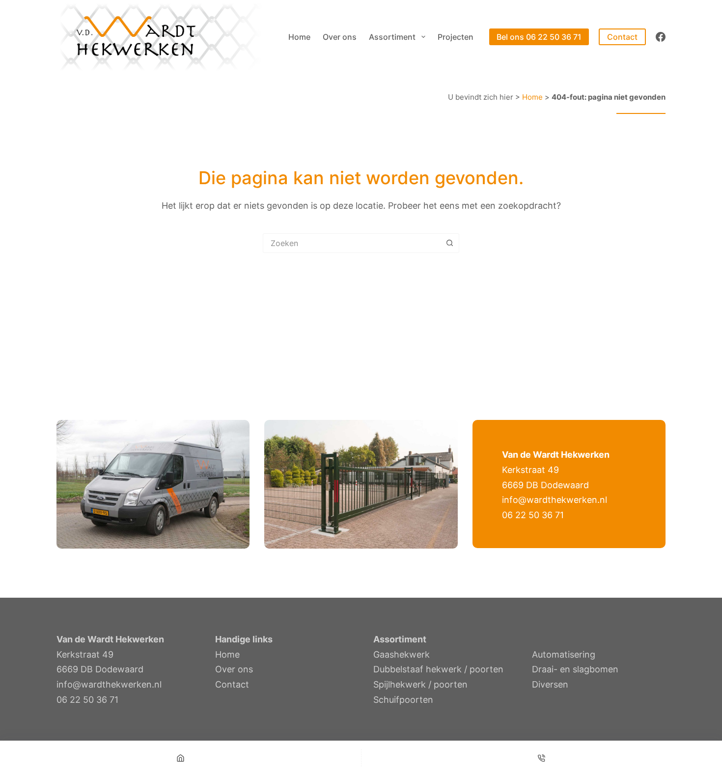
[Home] (180, 758)
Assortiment (392, 37)
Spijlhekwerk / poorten (420, 684)
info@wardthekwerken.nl (554, 500)
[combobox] (351, 243)
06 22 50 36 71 (533, 515)
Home (299, 37)
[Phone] (542, 758)
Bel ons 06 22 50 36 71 (539, 37)
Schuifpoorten (403, 699)
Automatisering (563, 654)
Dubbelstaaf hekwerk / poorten (438, 669)
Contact (622, 37)
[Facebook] (661, 37)
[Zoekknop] (449, 243)
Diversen (550, 684)
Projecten (455, 37)
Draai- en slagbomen (575, 669)
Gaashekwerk (401, 654)
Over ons (340, 37)
